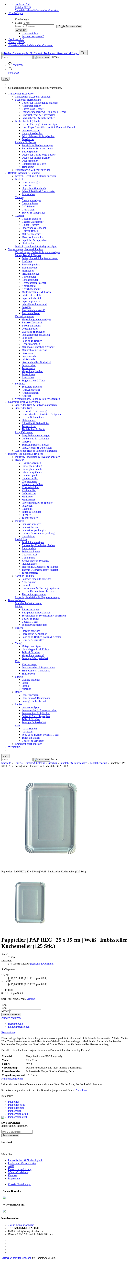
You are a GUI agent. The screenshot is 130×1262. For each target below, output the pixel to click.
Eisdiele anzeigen (31, 679)
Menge (5, 1010)
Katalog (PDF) (23, 7)
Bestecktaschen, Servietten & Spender (42, 414)
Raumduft (27, 508)
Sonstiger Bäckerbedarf (34, 624)
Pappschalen (14, 1110)
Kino (17, 661)
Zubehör (26, 688)
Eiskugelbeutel (29, 267)
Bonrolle (26, 585)
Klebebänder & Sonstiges (35, 560)
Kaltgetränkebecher (32, 133)
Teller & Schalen (31, 652)
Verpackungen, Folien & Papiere (25, 249)
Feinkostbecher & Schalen (36, 334)
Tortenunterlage (30, 572)
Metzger (19, 643)
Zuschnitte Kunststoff (33, 310)
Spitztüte (26, 307)
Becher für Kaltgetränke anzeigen (40, 124)
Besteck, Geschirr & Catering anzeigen (36, 176)
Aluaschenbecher (31, 389)
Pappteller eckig (16, 1104)
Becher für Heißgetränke (28, 99)
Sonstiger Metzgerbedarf (35, 658)
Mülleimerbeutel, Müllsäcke (36, 292)
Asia (17, 725)
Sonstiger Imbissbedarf (34, 701)
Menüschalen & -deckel (34, 350)
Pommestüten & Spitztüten (36, 713)
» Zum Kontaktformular (21, 1225)
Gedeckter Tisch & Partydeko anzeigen (36, 404)
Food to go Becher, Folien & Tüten (40, 734)
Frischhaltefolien (30, 273)
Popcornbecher (30, 356)
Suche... (55, 56)
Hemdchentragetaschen (34, 282)
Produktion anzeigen (33, 542)
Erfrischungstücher (32, 472)
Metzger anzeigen (31, 646)
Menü (5, 79)
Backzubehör (29, 548)
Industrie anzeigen (31, 524)
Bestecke (26, 185)
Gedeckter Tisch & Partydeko (24, 401)
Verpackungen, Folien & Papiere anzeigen (37, 252)
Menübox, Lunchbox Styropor (38, 346)
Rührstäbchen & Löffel (34, 163)
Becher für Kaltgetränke (28, 121)
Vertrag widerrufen (11, 1257)
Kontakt (12, 1175)
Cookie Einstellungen (19, 1184)
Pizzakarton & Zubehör (34, 633)
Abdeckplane (29, 582)
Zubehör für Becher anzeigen (37, 145)
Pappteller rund (16, 1107)
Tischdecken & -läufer (33, 429)
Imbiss (18, 704)
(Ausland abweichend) (42, 963)
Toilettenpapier (30, 517)
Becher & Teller (30, 618)
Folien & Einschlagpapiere (36, 716)
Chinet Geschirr (30, 224)
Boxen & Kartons (31, 325)
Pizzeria (19, 627)
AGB (11, 1166)
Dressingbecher (30, 328)
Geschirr (19, 215)
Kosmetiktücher (30, 487)
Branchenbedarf (16, 600)
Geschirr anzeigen (31, 218)
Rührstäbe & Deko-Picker (35, 423)
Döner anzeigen (30, 694)
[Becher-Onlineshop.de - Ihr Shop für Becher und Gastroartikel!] (40, 53)
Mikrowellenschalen (32, 237)
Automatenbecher (31, 105)
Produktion (21, 539)
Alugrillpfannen (30, 392)
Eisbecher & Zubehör (33, 331)
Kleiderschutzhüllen (32, 484)
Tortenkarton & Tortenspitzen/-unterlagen (44, 615)
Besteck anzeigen (31, 182)
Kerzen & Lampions (33, 417)
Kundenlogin (15, 13)
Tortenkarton (28, 368)
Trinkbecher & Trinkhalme (36, 670)
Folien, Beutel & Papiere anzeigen (40, 258)
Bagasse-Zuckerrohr (32, 221)
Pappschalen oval (17, 1116)
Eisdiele (19, 676)
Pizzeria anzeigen (31, 630)
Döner (18, 691)
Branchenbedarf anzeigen (28, 603)
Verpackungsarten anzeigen (36, 319)
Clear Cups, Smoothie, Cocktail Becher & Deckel (48, 127)
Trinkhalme (28, 166)
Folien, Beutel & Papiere (28, 255)
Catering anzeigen (31, 200)
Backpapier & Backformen (36, 612)
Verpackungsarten (24, 316)
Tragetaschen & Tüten (33, 380)
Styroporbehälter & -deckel (36, 362)
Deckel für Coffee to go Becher (38, 154)
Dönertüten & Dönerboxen (36, 698)
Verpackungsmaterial (33, 655)
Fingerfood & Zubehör (34, 188)
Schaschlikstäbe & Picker (35, 444)
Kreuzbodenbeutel (31, 288)
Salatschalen (28, 374)
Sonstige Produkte (24, 575)
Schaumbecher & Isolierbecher (38, 118)
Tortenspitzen (29, 426)
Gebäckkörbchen (31, 343)
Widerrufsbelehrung (18, 1172)
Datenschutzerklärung (19, 1169)
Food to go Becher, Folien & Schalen (41, 636)
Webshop (26, 1257)
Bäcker (19, 606)
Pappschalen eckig (18, 1113)
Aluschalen (28, 377)
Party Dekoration (24, 432)
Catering (19, 197)
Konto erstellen (30, 33)
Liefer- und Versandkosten (22, 1163)
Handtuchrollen (30, 478)
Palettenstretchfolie (32, 295)
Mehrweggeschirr (31, 234)
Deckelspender (30, 160)
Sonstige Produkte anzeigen (36, 578)
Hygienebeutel (29, 481)
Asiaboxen (27, 731)
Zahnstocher (28, 194)
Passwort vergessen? (33, 36)
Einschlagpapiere (31, 264)
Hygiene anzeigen (31, 462)
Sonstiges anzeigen (32, 386)
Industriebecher (30, 527)
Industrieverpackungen (34, 530)
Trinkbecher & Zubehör (21, 93)
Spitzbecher (28, 139)
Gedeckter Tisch (23, 408)
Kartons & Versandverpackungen (39, 533)
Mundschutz (28, 499)
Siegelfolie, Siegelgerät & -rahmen (40, 566)
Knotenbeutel (29, 285)
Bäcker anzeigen (30, 609)
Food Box (27, 337)
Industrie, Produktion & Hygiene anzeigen (37, 456)
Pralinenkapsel (29, 563)
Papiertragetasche (31, 301)
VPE (4, 1007)
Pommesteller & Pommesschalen (39, 710)
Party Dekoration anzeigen (36, 435)
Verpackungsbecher (32, 371)
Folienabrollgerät (31, 551)
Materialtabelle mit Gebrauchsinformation (37, 10)
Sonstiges (20, 383)
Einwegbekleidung (32, 466)
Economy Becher (31, 130)
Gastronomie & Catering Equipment (41, 588)
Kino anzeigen (29, 664)
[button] (13, 71)
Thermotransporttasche (34, 594)
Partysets (26, 441)
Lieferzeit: (6, 960)
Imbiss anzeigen (30, 707)
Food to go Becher (32, 340)
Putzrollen (27, 505)
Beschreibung (15, 1023)
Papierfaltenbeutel (31, 298)
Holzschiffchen (30, 230)
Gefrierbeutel (29, 276)
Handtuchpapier (30, 475)
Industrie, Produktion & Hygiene (25, 453)
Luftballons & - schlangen (35, 438)
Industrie (19, 520)
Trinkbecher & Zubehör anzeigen (32, 96)
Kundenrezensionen (18, 1026)
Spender (26, 514)
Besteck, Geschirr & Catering (24, 172)
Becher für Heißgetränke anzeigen (40, 102)
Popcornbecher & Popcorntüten (38, 667)
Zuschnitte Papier (31, 313)
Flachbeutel (28, 270)
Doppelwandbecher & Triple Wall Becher (44, 111)
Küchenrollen (29, 490)
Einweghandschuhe (32, 469)
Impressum (14, 1178)
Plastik (25, 685)
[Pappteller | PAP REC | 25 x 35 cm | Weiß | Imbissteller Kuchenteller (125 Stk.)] (31, 931)
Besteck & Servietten (33, 640)
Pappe (25, 682)
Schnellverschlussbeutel (34, 304)
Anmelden (81, 1090)
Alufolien (27, 261)
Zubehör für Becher (25, 142)
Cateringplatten (30, 203)
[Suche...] (41, 57)
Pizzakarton (28, 353)
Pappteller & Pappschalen (35, 240)
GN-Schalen (28, 206)
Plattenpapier (29, 420)
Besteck (19, 179)
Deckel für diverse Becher (36, 157)
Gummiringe (28, 557)
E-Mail (18, 22)
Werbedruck (14, 746)
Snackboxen (28, 673)
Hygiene (19, 459)
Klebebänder (28, 536)
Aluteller (26, 395)
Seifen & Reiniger (31, 511)
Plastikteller (28, 243)
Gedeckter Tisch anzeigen (35, 411)
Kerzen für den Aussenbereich (38, 591)
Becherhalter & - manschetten (37, 148)
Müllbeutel (27, 496)
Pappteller (13, 1101)
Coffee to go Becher (32, 108)
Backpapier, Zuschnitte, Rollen (38, 545)
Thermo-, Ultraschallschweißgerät (40, 569)
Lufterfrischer (29, 493)
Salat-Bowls (28, 359)
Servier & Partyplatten (33, 212)
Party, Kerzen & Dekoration (37, 447)
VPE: (4, 1004)
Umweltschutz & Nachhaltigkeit (25, 1160)
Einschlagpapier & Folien (35, 649)
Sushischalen (29, 365)
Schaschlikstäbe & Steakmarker (38, 191)
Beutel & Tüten (30, 621)
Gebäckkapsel (29, 554)
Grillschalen (28, 209)
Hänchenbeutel (30, 279)
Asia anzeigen (29, 728)
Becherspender (30, 151)
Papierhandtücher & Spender (37, 502)
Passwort (20, 26)
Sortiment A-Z (22, 4)
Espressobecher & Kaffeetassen (38, 114)
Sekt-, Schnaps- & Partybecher (38, 136)
